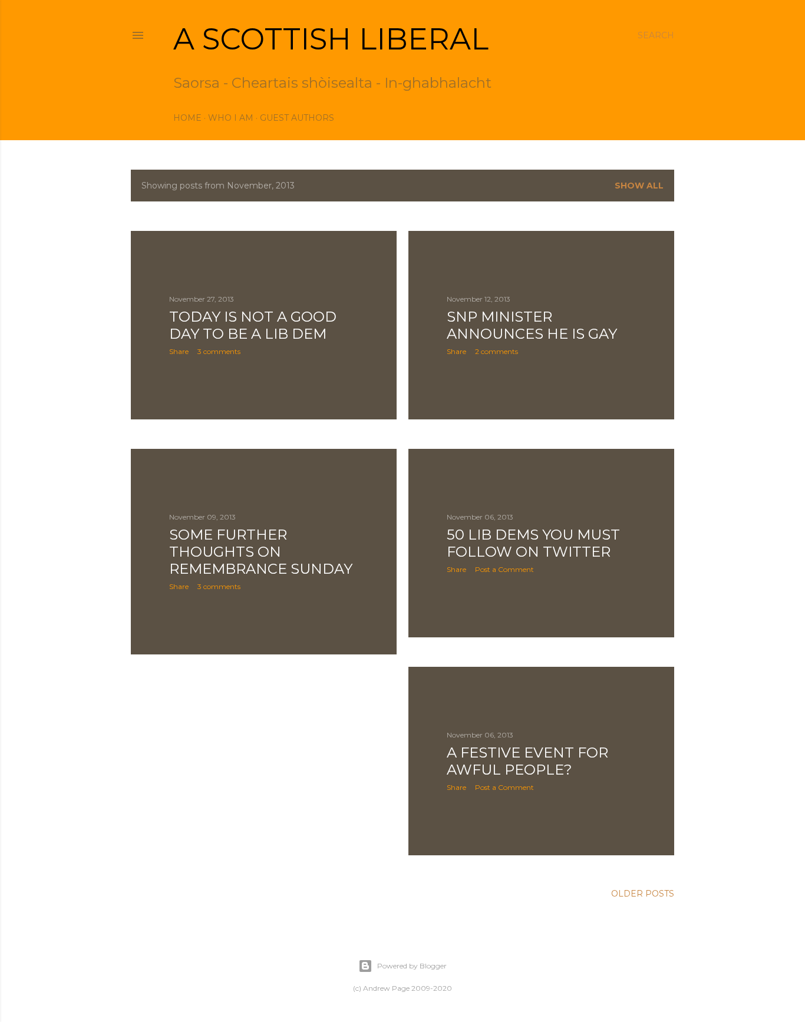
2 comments (496, 351)
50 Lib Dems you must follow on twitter (533, 543)
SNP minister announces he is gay (532, 325)
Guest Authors (297, 118)
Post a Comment (504, 569)
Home (187, 118)
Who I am (230, 118)
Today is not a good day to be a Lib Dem (252, 325)
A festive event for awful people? (527, 761)
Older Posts (642, 893)
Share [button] (179, 351)
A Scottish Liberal (331, 39)
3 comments (218, 351)
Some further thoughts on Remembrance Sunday (260, 551)
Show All (639, 185)
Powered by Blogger (412, 965)
